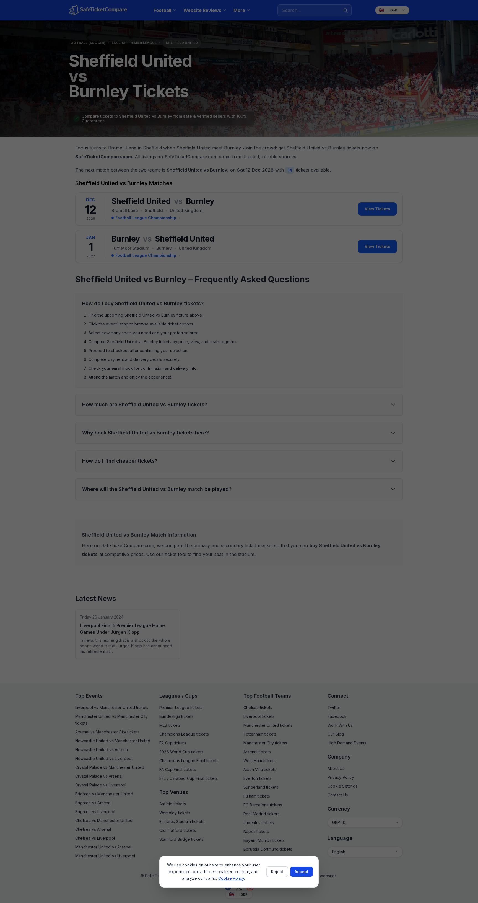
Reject (277, 871)
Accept (301, 871)
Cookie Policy (231, 878)
